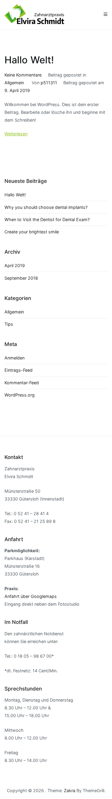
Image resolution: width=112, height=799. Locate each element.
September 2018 (21, 278)
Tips (8, 324)
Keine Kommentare (23, 74)
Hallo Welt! (29, 60)
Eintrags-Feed (18, 370)
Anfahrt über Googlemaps (30, 596)
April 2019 (14, 265)
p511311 (49, 82)
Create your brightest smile (31, 231)
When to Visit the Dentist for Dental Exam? (47, 219)
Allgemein (14, 82)
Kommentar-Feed (21, 382)
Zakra (69, 790)
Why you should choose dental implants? (46, 207)
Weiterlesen (15, 133)
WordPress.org (19, 394)
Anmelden (14, 357)
